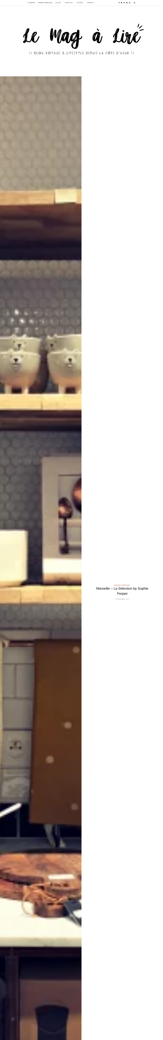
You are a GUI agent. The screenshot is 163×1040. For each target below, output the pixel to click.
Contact (90, 2)
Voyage (80, 2)
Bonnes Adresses (45, 2)
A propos (31, 2)
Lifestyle (69, 2)
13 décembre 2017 (122, 599)
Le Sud (58, 2)
